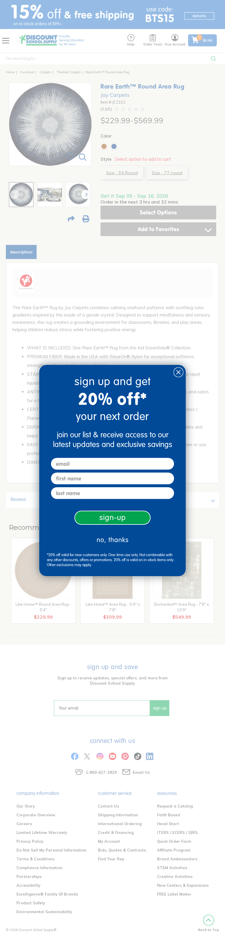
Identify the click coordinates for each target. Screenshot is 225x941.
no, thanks (113, 540)
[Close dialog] (178, 372)
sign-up (112, 517)
